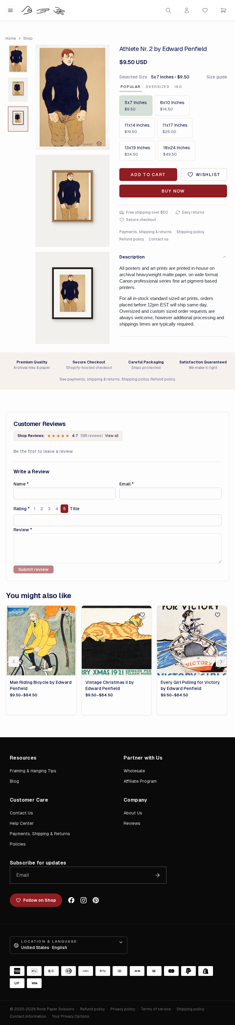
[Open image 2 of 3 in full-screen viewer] (72, 201)
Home (11, 38)
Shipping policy (190, 232)
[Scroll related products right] (221, 661)
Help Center (22, 823)
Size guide (217, 76)
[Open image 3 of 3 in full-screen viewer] (72, 298)
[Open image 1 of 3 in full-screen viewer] (72, 97)
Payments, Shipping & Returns (40, 833)
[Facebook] (71, 900)
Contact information (28, 1016)
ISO (178, 86)
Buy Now (173, 191)
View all (111, 436)
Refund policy (131, 239)
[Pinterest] (96, 900)
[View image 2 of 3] (18, 90)
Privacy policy (122, 1009)
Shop (28, 38)
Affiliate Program (140, 781)
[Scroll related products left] (13, 661)
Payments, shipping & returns (145, 232)
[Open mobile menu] (10, 10)
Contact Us (21, 812)
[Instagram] (83, 900)
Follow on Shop (39, 900)
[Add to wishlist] (67, 614)
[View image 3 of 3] (18, 119)
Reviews (132, 823)
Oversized (158, 86)
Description (132, 256)
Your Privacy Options (70, 1016)
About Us (133, 812)
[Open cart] (223, 10)
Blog (14, 781)
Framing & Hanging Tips (33, 770)
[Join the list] (157, 875)
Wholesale (134, 770)
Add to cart (148, 174)
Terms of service (156, 1009)
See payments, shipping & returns (90, 379)
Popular (131, 86)
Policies (18, 844)
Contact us (159, 239)
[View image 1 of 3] (18, 59)
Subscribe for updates (38, 863)
